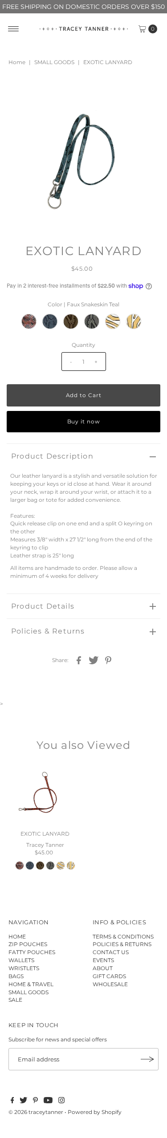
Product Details (42, 606)
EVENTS (103, 960)
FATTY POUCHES (31, 952)
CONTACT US (111, 952)
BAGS (16, 976)
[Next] (43, 91)
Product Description (52, 456)
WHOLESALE (110, 984)
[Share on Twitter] (93, 660)
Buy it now (83, 421)
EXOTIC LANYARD (44, 833)
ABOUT (103, 968)
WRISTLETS (23, 968)
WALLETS (21, 960)
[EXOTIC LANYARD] (45, 795)
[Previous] (21, 91)
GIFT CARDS (109, 976)
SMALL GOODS (54, 62)
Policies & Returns (48, 631)
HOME (17, 936)
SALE (15, 999)
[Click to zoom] (146, 91)
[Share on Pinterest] (108, 660)
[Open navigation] (13, 29)
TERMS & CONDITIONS (123, 936)
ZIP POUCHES (27, 944)
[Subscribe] (147, 1059)
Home (16, 62)
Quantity (83, 344)
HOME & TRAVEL (30, 984)
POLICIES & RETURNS (122, 944)
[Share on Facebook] (79, 660)
